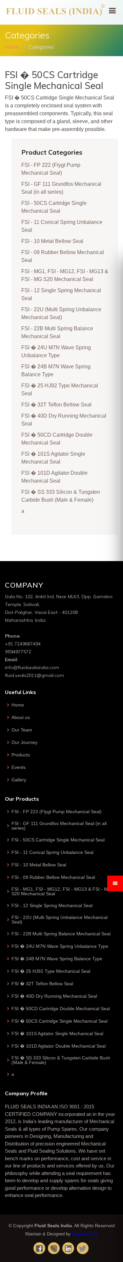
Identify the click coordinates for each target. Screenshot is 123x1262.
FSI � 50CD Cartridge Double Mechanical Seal (60, 1008)
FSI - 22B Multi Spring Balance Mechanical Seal (61, 933)
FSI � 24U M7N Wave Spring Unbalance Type (59, 946)
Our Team (21, 730)
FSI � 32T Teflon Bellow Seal (56, 404)
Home (12, 47)
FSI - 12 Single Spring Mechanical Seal (51, 905)
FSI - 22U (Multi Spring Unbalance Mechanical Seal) (59, 919)
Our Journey (24, 742)
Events (18, 767)
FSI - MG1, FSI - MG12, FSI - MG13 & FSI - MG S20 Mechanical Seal (61, 891)
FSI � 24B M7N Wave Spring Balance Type (56, 958)
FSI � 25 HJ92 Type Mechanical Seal (50, 971)
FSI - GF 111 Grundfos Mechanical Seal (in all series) (59, 825)
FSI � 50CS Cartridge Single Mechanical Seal (59, 1021)
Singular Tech (85, 1233)
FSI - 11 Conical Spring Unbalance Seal (52, 852)
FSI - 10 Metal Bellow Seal (52, 241)
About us (20, 717)
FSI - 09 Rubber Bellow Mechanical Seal (53, 877)
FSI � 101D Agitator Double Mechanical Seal (58, 1046)
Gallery (18, 779)
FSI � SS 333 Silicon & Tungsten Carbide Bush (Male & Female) (60, 1060)
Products (20, 754)
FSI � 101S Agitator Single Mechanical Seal (57, 1033)
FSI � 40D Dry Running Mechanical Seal (54, 996)
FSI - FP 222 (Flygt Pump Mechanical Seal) (56, 811)
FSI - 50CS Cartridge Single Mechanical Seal (58, 840)
